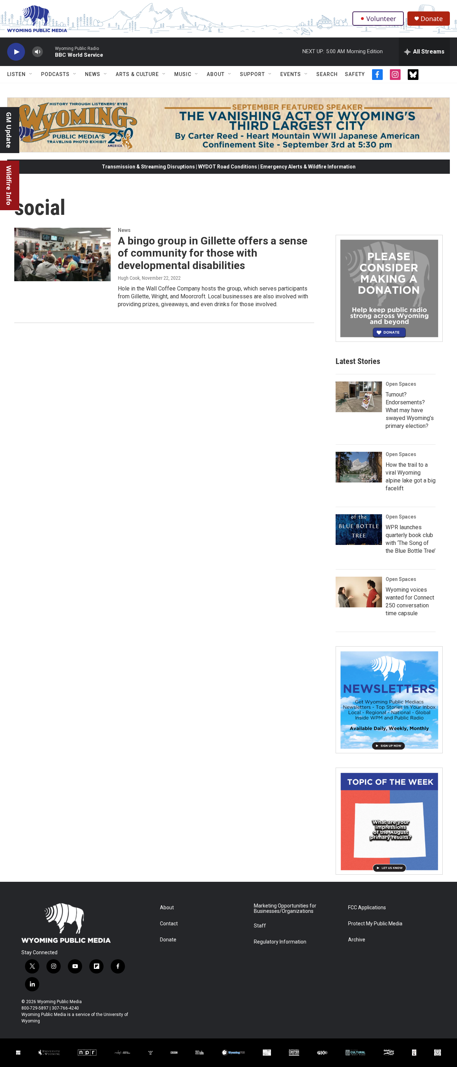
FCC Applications (367, 907)
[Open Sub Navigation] (31, 74)
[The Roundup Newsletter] (389, 700)
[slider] (49, 51)
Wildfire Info (9, 185)
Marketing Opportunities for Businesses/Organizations (285, 908)
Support (252, 74)
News (92, 74)
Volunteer (381, 18)
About (216, 74)
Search (327, 74)
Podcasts (55, 74)
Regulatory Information (280, 942)
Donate (432, 18)
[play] (16, 52)
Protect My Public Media (375, 923)
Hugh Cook (129, 278)
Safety (355, 74)
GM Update (9, 130)
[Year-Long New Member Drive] (389, 288)
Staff (260, 926)
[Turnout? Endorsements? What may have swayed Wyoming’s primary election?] (359, 396)
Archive (356, 939)
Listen (16, 74)
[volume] (37, 52)
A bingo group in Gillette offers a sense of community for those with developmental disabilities (212, 253)
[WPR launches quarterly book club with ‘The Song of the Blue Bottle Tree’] (359, 529)
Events (290, 74)
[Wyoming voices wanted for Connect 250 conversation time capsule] (359, 592)
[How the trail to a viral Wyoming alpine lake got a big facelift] (359, 467)
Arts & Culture (137, 74)
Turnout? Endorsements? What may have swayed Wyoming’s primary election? (410, 410)
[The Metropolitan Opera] (267, 1053)
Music (182, 74)
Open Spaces (401, 384)
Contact (169, 923)
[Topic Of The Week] (389, 821)
